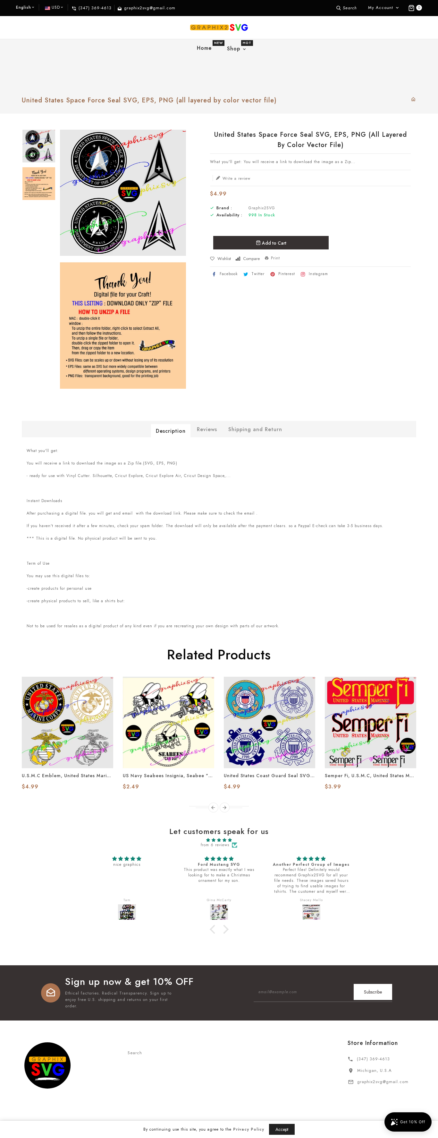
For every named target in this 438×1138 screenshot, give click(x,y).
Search (135, 1053)
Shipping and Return (255, 429)
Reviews (207, 429)
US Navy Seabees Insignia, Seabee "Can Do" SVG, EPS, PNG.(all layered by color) (168, 775)
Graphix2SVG (261, 208)
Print (275, 258)
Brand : (224, 208)
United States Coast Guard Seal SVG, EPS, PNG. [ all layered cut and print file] (269, 775)
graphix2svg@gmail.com (383, 1082)
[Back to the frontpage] (413, 100)
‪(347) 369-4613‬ (373, 1059)
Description (171, 431)
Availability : (229, 215)
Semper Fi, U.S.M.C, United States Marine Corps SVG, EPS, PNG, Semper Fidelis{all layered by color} (370, 775)
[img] (219, 840)
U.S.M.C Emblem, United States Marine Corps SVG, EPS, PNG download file (67, 775)
